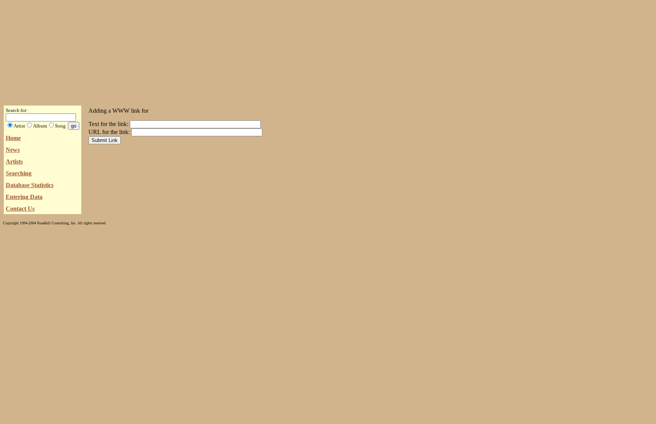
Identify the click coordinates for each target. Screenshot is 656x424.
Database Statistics (30, 185)
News (13, 150)
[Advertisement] (328, 50)
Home (13, 138)
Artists (14, 161)
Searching (19, 173)
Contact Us (20, 208)
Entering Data (24, 197)
